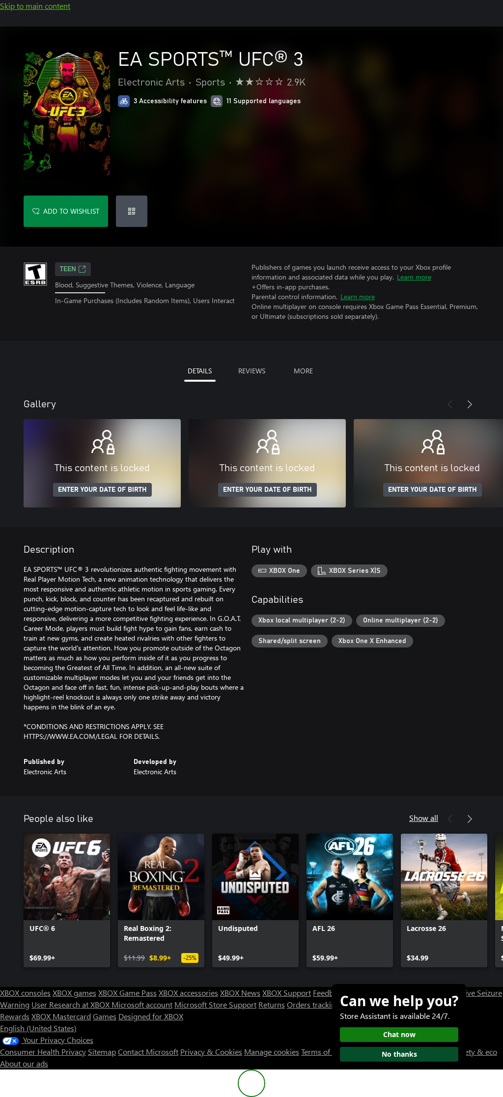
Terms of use (322, 1051)
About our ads (24, 1063)
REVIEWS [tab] (251, 370)
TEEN (68, 269)
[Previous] (450, 404)
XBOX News (240, 992)
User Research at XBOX (71, 1004)
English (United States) (38, 1028)
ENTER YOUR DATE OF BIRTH (102, 489)
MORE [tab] (303, 370)
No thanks (399, 1054)
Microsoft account (142, 1004)
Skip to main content (35, 5)
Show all (423, 818)
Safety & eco (475, 1051)
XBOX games (74, 992)
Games (104, 1016)
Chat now (399, 1034)
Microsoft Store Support (215, 1004)
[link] (67, 900)
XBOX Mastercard (61, 1016)
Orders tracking (313, 1004)
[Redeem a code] (131, 211)
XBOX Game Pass (127, 992)
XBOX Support (286, 992)
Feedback (329, 992)
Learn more (414, 276)
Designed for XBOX (150, 1016)
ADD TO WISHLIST (71, 211)
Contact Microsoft (148, 1051)
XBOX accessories (188, 992)
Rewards (14, 1016)
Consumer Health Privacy (43, 1051)
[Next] (469, 404)
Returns (271, 1004)
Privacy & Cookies (211, 1051)
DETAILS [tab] (200, 370)
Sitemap (102, 1051)
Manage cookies (271, 1051)
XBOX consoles (25, 992)
